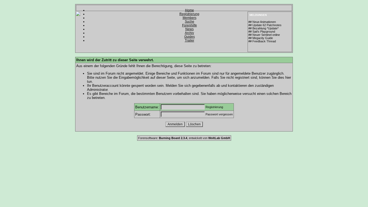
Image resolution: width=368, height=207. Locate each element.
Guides (189, 37)
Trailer (189, 40)
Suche (189, 21)
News (189, 29)
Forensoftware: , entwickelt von (184, 138)
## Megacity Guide (260, 38)
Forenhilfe (189, 25)
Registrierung (189, 14)
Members (189, 18)
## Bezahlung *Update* (263, 28)
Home (189, 10)
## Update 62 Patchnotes (265, 25)
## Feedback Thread (262, 41)
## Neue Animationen (262, 21)
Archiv (189, 33)
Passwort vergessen (219, 114)
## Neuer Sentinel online (264, 34)
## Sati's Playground (261, 31)
